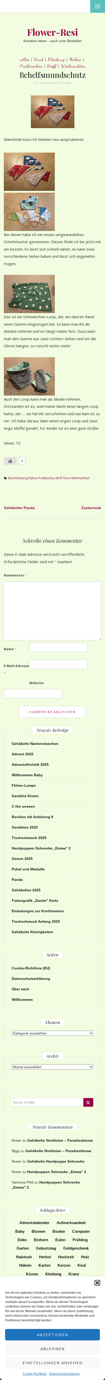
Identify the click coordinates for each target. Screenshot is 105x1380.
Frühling (80, 1240)
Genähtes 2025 (25, 827)
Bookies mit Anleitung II (32, 817)
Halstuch (24, 1257)
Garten (23, 1248)
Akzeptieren (52, 1334)
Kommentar (15, 575)
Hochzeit (66, 1257)
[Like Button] (10, 461)
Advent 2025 (22, 754)
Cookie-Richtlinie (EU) (31, 968)
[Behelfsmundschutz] (52, 111)
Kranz (74, 1274)
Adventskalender (34, 1223)
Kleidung (56, 59)
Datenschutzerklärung (64, 1374)
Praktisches (31, 66)
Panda (17, 880)
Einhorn (41, 1240)
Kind (38, 59)
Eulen (60, 1240)
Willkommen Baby (27, 775)
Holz (85, 1257)
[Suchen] (88, 1102)
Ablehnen (53, 1348)
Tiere (66, 478)
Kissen (32, 1274)
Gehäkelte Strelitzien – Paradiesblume (60, 1140)
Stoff (51, 66)
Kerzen (64, 1265)
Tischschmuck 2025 (29, 838)
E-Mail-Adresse (16, 669)
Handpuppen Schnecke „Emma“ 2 (41, 848)
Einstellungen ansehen (52, 1362)
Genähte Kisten (25, 796)
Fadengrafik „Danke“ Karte (35, 900)
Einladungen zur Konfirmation (38, 911)
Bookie (58, 1231)
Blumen (38, 1231)
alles (25, 59)
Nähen (76, 59)
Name (10, 649)
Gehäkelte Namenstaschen (35, 744)
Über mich (20, 989)
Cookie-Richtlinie (35, 1374)
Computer (81, 1231)
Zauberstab (91, 508)
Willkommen (22, 999)
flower (67, 83)
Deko (22, 1240)
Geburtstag (46, 1248)
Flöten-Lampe (24, 785)
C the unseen (23, 806)
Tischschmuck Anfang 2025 (36, 921)
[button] (97, 1282)
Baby (19, 1231)
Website (36, 683)
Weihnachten (73, 66)
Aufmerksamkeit (71, 1223)
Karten (44, 1265)
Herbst (45, 1257)
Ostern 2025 (22, 859)
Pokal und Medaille (28, 869)
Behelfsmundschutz (52, 75)
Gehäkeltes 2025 (26, 890)
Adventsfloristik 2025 (30, 764)
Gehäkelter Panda (19, 508)
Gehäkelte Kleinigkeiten (32, 932)
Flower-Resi (52, 32)
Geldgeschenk (76, 1248)
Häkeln (25, 1265)
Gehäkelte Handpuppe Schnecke (55, 1161)
